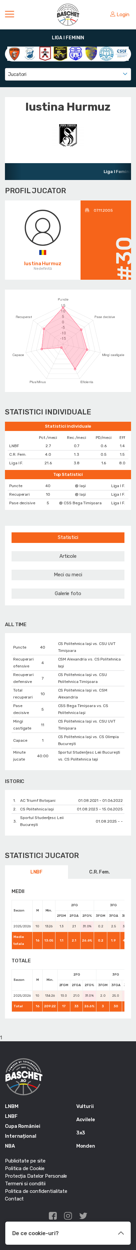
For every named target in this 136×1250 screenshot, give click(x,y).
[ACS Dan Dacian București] (14, 53)
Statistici (68, 537)
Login (123, 15)
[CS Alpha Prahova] (45, 53)
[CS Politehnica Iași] (76, 53)
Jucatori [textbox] (17, 74)
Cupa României (22, 1126)
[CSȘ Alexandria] (91, 53)
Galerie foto (68, 593)
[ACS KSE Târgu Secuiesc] (30, 53)
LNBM (11, 1106)
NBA (10, 1146)
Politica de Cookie (25, 1168)
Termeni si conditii (25, 1184)
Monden (85, 1146)
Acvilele (85, 1120)
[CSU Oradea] (106, 53)
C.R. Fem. (99, 872)
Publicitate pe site (25, 1161)
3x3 (80, 1133)
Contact (14, 1199)
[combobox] (68, 74)
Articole (68, 556)
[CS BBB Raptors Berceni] (60, 53)
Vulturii (85, 1106)
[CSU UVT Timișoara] (122, 53)
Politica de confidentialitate (36, 1191)
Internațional (20, 1136)
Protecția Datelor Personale (36, 1176)
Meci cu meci (68, 575)
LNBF (36, 872)
